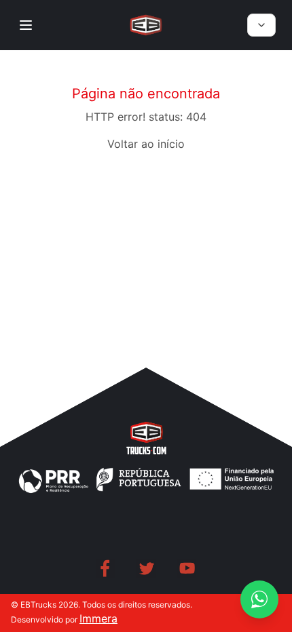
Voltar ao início (146, 144)
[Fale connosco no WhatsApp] (259, 599)
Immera (98, 618)
